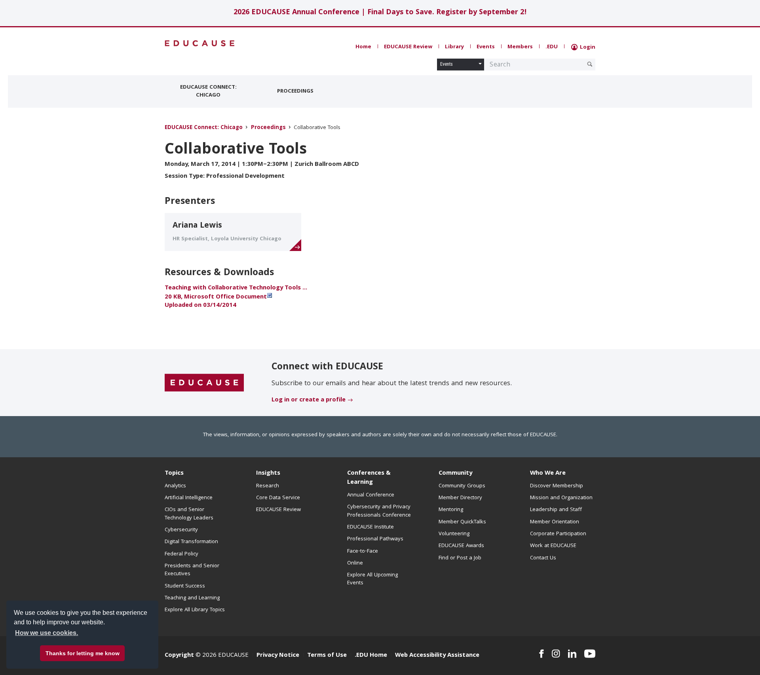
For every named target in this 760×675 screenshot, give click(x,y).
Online (355, 563)
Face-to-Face (362, 551)
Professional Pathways (375, 539)
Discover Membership (556, 486)
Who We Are (548, 473)
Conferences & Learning (369, 478)
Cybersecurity (181, 530)
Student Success (185, 586)
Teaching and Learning (192, 598)
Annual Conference (370, 495)
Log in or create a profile (309, 400)
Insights (268, 473)
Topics (174, 473)
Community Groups (462, 486)
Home (363, 47)
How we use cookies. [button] (46, 632)
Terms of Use (327, 655)
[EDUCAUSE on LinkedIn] (572, 653)
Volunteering (454, 534)
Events (486, 47)
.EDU (551, 47)
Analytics (175, 486)
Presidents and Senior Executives (192, 570)
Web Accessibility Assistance (437, 655)
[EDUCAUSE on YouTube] (589, 653)
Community (455, 473)
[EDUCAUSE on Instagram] (556, 653)
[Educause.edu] (204, 383)
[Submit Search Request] (590, 64)
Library (454, 47)
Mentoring (451, 510)
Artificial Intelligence (189, 498)
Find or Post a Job (460, 558)
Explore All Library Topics (195, 610)
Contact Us (543, 558)
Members (520, 47)
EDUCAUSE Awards (461, 546)
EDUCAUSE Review (408, 47)
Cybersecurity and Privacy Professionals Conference (379, 511)
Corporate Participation (558, 534)
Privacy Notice (277, 655)
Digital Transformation (191, 542)
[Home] (200, 43)
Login (586, 47)
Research (267, 486)
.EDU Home (371, 655)
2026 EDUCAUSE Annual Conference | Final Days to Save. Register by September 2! (380, 13)
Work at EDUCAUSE (553, 546)
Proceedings (295, 91)
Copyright (179, 655)
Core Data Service (278, 498)
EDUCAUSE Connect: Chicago (208, 91)
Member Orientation (554, 522)
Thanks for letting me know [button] (83, 653)
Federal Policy (181, 554)
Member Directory (460, 498)
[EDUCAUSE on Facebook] (541, 653)
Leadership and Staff (556, 510)
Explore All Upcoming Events (372, 579)
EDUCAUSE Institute (370, 527)
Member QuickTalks (462, 522)
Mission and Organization (561, 498)
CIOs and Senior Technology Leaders (189, 514)
